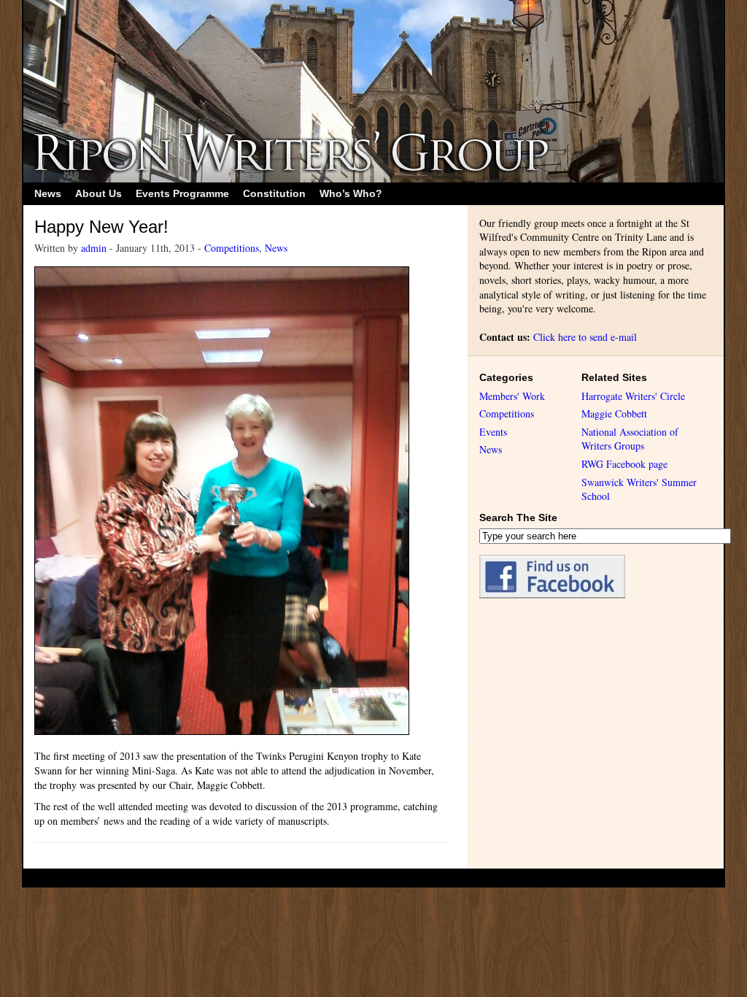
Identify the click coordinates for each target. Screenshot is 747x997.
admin (94, 248)
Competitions (231, 248)
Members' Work (512, 396)
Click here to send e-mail (585, 337)
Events (493, 432)
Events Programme (182, 193)
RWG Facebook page (624, 464)
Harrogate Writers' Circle (633, 396)
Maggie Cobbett (614, 413)
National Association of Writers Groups (629, 439)
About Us (98, 193)
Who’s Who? (351, 193)
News (47, 193)
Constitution (274, 193)
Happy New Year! (101, 226)
